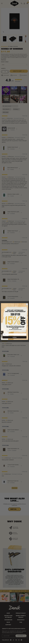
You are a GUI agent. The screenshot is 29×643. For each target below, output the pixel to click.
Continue (14, 337)
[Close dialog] (27, 304)
